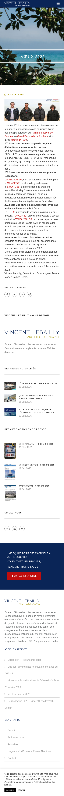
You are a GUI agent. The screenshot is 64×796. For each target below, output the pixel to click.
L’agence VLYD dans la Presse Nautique (29, 751)
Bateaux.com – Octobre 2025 (34, 486)
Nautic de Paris (19, 140)
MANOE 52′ (13, 183)
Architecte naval (16, 737)
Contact (12, 758)
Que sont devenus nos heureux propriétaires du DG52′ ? (36, 397)
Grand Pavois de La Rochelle (32, 136)
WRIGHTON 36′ (23, 219)
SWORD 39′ (13, 187)
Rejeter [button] (21, 790)
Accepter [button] (10, 790)
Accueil (11, 730)
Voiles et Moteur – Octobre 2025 (36, 465)
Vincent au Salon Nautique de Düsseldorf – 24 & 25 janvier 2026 (36, 411)
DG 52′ (11, 212)
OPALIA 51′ (21, 215)
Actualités (13, 744)
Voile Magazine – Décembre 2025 (36, 444)
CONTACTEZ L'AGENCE (25, 576)
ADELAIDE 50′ (14, 179)
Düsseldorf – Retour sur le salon (38, 383)
